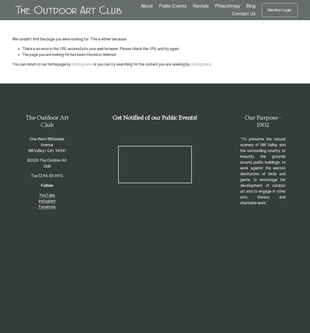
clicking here (81, 64)
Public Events (172, 5)
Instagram (47, 201)
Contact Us (244, 13)
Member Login (280, 10)
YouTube (47, 195)
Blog (251, 5)
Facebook (47, 207)
